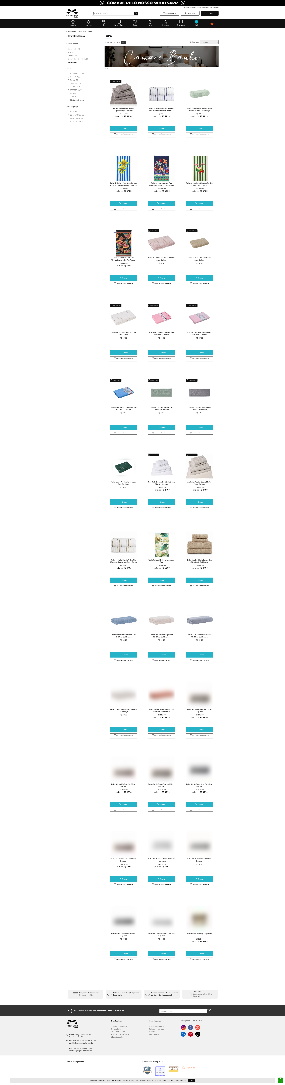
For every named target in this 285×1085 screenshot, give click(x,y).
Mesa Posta (88, 25)
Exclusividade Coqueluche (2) (78, 59)
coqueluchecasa (71, 31)
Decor (150, 25)
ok (192, 1081)
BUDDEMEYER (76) (77, 73)
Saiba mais (196, 996)
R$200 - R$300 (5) (76, 118)
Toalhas (90, 31)
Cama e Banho (119, 25)
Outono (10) (72, 55)
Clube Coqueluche (118, 1037)
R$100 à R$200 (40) (77, 115)
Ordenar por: (194, 42)
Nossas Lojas (116, 1029)
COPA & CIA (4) (75, 87)
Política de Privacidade (178, 1080)
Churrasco (165, 25)
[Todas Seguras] (212, 23)
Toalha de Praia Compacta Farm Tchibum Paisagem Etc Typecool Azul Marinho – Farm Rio (161, 185)
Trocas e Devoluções (157, 1026)
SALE (196, 25)
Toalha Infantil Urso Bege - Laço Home (199, 933)
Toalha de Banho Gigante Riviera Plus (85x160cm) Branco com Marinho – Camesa (161, 111)
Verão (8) (71, 52)
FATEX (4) (73, 97)
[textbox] (115, 13)
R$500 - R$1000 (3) (76, 122)
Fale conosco (154, 1034)
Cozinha (73, 25)
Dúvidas (152, 1032)
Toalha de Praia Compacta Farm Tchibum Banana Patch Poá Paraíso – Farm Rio (123, 260)
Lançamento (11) (74, 49)
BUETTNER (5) (75, 77)
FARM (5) (73, 93)
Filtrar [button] (107, 68)
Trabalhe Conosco (118, 1032)
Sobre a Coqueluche (119, 1026)
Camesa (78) (74, 80)
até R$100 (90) (75, 112)
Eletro (135, 25)
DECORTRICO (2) (76, 90)
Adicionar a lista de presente (124, 134)
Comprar (125, 128)
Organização (181, 25)
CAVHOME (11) (75, 83)
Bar (104, 25)
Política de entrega (156, 1029)
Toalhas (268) (72, 62)
